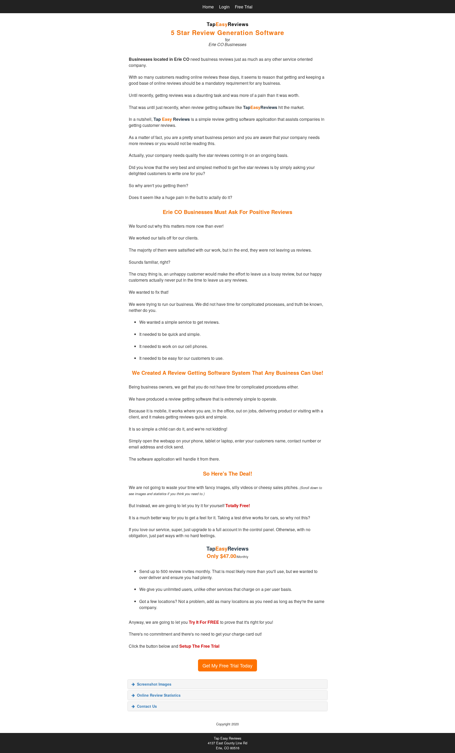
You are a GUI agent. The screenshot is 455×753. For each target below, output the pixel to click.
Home (208, 7)
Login (224, 7)
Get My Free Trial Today (227, 665)
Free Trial (244, 7)
